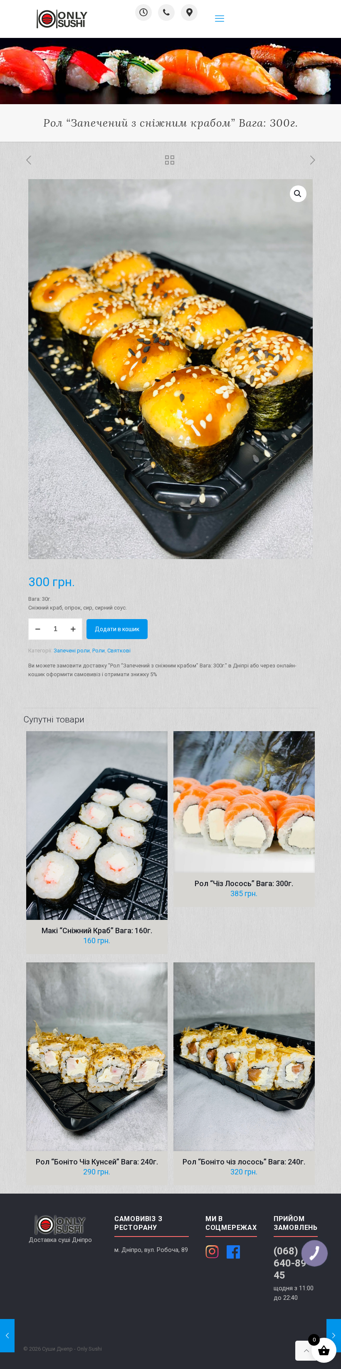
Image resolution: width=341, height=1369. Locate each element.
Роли (98, 650)
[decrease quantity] (37, 629)
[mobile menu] (220, 19)
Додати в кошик (117, 629)
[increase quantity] (73, 629)
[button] (298, 193)
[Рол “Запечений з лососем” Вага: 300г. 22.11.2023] (333, 1335)
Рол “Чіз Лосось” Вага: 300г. (244, 883)
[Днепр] (62, 18)
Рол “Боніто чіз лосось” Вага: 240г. (244, 1161)
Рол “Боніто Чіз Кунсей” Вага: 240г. (97, 1161)
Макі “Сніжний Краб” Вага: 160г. (97, 930)
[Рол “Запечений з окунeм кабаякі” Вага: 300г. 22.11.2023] (7, 1335)
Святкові (119, 650)
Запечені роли (72, 650)
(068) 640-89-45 (292, 1263)
